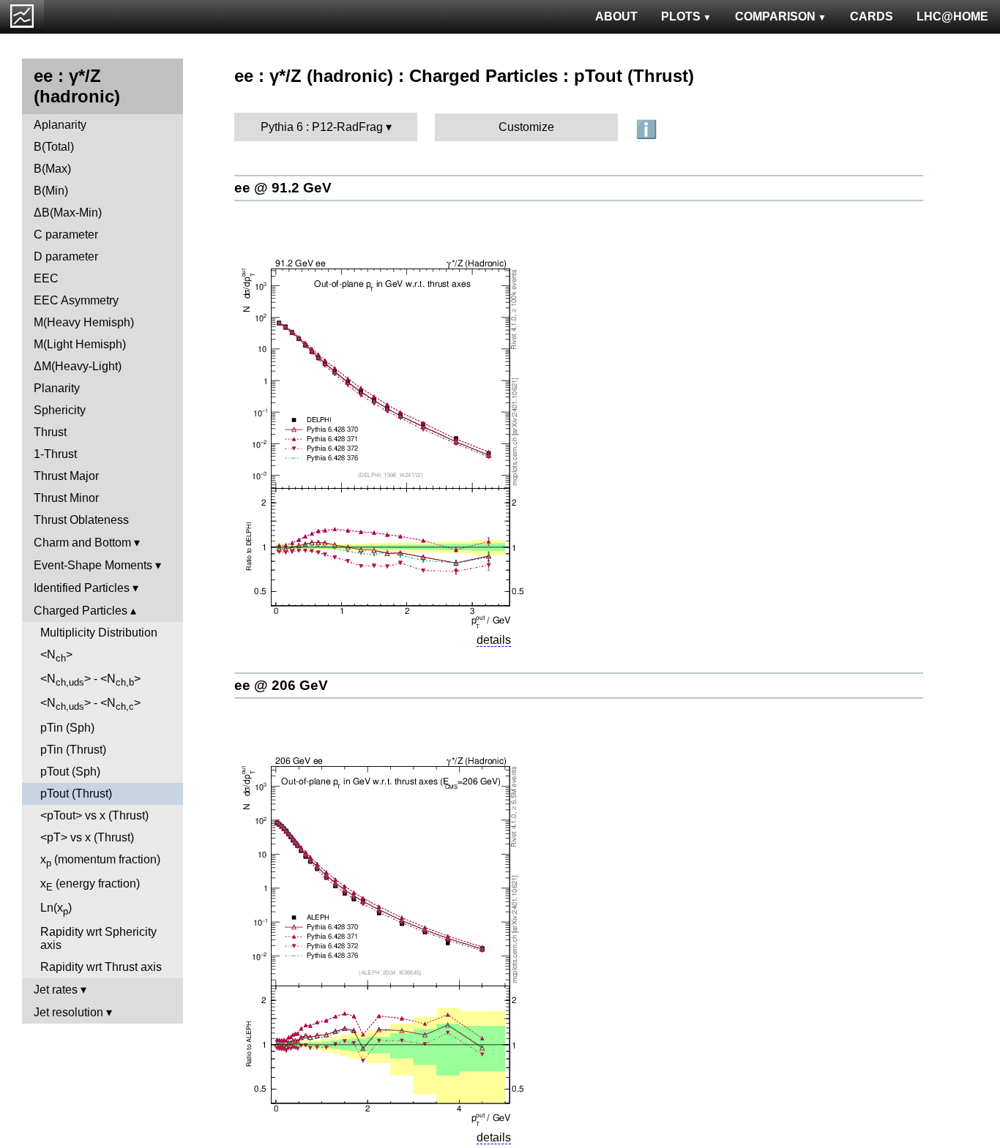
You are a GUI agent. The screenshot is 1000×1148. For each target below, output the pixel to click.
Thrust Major (66, 476)
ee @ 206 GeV (281, 685)
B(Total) (54, 146)
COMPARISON (775, 16)
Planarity (57, 388)
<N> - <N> (90, 680)
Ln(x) (56, 909)
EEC (46, 278)
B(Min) (51, 190)
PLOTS (681, 16)
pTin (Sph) (67, 727)
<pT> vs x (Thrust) (87, 837)
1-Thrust (55, 454)
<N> (56, 656)
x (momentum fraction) (100, 860)
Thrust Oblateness (81, 520)
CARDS (871, 16)
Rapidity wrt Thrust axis (101, 967)
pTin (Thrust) (73, 749)
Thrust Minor (66, 498)
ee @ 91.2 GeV (283, 187)
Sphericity (60, 410)
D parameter (66, 256)
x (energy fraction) (90, 885)
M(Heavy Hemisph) (84, 322)
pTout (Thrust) (76, 793)
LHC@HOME (952, 16)
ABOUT (616, 16)
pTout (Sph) (70, 771)
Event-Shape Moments (93, 565)
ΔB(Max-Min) (68, 212)
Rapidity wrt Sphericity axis (98, 938)
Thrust (50, 432)
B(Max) (52, 168)
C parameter (66, 234)
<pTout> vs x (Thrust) (94, 815)
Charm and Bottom (82, 542)
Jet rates (56, 989)
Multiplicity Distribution (98, 632)
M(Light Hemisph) (80, 344)
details (494, 640)
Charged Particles (80, 610)
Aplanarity (60, 125)
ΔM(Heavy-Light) (78, 366)
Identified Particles (82, 588)
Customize (526, 127)
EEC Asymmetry (76, 300)
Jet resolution (68, 1012)
